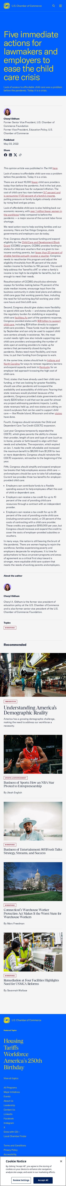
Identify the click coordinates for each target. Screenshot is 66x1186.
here (54, 168)
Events (7, 1096)
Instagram (9, 1123)
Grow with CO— (12, 1131)
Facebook (9, 1118)
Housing (13, 1041)
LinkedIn (8, 1114)
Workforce (10, 628)
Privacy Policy (10, 1149)
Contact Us (9, 1109)
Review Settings (21, 1180)
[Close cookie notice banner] (61, 1161)
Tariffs (11, 1047)
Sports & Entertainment (15, 778)
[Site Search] (54, 6)
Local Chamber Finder (15, 1136)
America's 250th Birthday (23, 1063)
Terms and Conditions (15, 1145)
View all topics (11, 1078)
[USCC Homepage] (33, 1020)
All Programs (10, 1087)
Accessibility (10, 1154)
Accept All (43, 1180)
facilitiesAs (21, 317)
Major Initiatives (12, 1092)
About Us (8, 1100)
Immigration (10, 701)
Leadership (9, 1105)
